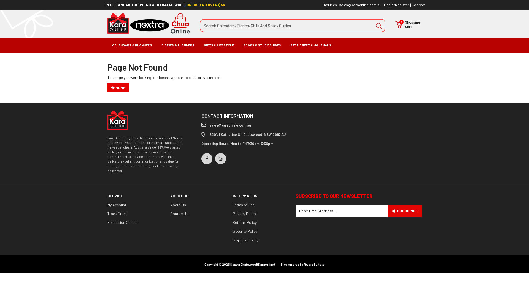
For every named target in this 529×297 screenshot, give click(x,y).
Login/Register (396, 4)
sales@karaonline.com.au (360, 4)
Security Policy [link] (245, 231)
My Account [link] (116, 204)
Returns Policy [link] (245, 222)
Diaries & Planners (178, 45)
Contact (419, 4)
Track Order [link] (117, 213)
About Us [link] (178, 204)
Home (120, 87)
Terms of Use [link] (244, 204)
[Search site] (379, 26)
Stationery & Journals (310, 45)
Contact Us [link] (180, 213)
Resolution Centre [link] (122, 222)
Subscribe (407, 210)
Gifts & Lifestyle (219, 45)
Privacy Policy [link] (244, 213)
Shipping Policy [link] (245, 240)
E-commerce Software (297, 264)
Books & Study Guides (262, 45)
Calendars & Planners (132, 45)
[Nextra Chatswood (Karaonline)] (148, 23)
